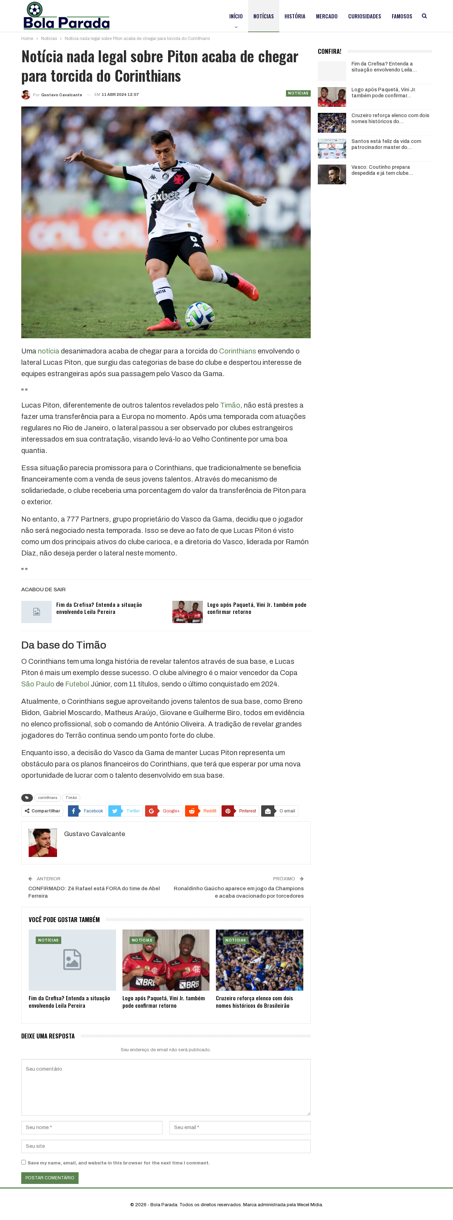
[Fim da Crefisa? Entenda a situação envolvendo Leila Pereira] (36, 612)
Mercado (327, 16)
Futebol (77, 684)
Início (236, 16)
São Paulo (38, 684)
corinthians (47, 798)
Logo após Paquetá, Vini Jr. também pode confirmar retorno (257, 607)
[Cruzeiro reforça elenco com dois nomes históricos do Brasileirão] (259, 960)
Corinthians (237, 351)
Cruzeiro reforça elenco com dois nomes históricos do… (390, 118)
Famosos (402, 16)
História (295, 16)
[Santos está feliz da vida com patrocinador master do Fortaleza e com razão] (332, 149)
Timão (230, 405)
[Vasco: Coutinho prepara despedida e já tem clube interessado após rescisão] (332, 174)
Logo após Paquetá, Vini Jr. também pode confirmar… (383, 92)
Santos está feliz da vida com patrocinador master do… (386, 144)
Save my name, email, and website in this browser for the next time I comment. (119, 1163)
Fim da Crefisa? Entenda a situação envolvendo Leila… (384, 67)
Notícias (263, 16)
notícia (48, 351)
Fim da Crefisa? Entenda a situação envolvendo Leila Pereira (99, 607)
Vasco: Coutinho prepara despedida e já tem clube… (382, 170)
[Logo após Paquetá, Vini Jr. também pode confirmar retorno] (187, 612)
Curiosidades (364, 16)
